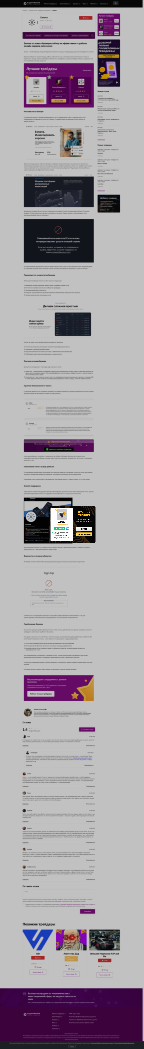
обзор (84, 529)
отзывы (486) (84, 534)
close (93, 508)
